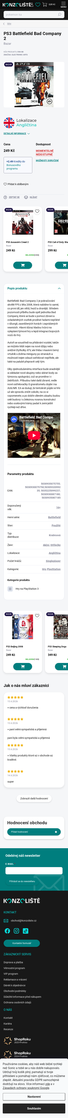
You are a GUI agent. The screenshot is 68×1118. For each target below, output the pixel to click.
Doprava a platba (13, 962)
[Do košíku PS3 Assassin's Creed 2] (22, 265)
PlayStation (54, 569)
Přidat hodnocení (19, 832)
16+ (58, 507)
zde (47, 1084)
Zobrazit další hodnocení (34, 798)
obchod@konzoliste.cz (23, 920)
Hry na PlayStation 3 (27, 588)
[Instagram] (16, 930)
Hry (44, 569)
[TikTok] (25, 930)
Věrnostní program (14, 968)
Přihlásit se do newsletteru (22, 881)
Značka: (16, 55)
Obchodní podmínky (15, 991)
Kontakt (8, 1017)
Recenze (8, 1029)
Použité (56, 525)
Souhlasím (34, 1108)
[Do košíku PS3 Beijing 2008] (22, 666)
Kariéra (8, 1023)
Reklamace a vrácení (15, 979)
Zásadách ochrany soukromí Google (26, 1088)
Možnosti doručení (47, 160)
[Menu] (63, 4)
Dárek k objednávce (14, 985)
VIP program (11, 973)
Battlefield (54, 517)
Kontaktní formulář (22, 943)
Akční (46, 545)
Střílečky (55, 545)
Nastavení (34, 1096)
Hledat (59, 14)
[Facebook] (7, 930)
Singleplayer (53, 561)
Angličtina (55, 553)
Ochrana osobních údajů (17, 1002)
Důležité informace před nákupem (22, 996)
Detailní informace (15, 133)
